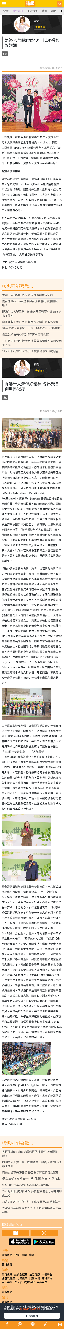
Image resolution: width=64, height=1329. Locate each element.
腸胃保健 (34, 1278)
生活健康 (34, 1274)
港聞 (4, 53)
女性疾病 (7, 1282)
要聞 (17, 1255)
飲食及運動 (20, 1274)
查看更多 (40, 27)
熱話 (24, 1255)
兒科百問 (47, 1278)
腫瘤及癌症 (8, 1278)
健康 (6, 10)
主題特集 (32, 10)
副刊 (53, 10)
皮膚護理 (29, 1282)
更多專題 (42, 1282)
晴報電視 (18, 10)
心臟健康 (22, 1278)
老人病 (18, 1282)
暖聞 (31, 1255)
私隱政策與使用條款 (30, 1309)
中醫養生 (47, 1274)
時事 (44, 10)
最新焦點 (7, 1255)
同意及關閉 (32, 1315)
